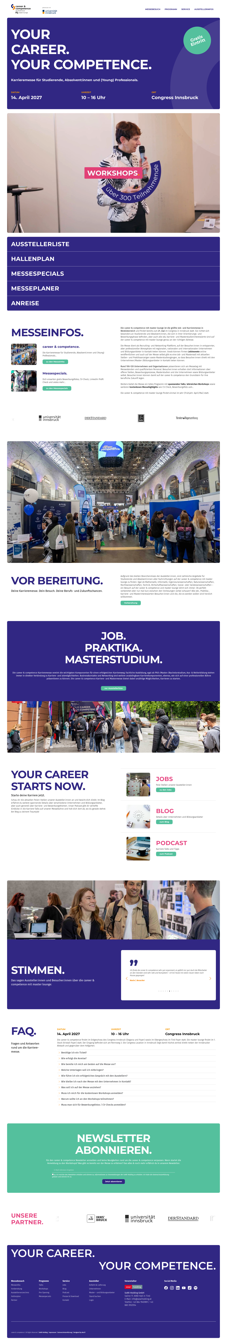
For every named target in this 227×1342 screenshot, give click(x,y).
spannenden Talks (177, 384)
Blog (165, 811)
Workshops (43, 1289)
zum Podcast (166, 854)
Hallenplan (16, 1296)
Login (91, 1300)
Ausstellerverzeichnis (20, 1292)
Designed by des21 (79, 1332)
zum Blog (164, 822)
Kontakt (66, 1300)
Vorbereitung (130, 603)
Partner (14, 1300)
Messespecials (45, 1296)
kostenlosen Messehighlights (144, 387)
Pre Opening (44, 1292)
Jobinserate (194, 351)
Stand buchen (95, 1296)
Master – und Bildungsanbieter (102, 1292)
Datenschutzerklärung (64, 1332)
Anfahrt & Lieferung (97, 1285)
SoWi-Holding (43, 1332)
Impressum (52, 1332)
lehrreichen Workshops (198, 384)
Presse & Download (71, 1296)
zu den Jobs (166, 790)
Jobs (164, 779)
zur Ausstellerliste (114, 688)
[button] (126, 978)
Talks (41, 1285)
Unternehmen (95, 1289)
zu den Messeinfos (55, 362)
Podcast (171, 843)
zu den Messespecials (57, 388)
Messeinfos (15, 1285)
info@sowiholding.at (141, 1299)
